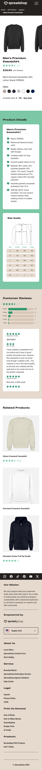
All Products (12, 10)
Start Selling (9, 657)
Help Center (9, 681)
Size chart (27, 98)
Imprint (7, 694)
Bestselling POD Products (14, 743)
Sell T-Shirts (9, 747)
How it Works (9, 715)
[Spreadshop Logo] (15, 3)
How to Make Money (12, 719)
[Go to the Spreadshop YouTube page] (31, 576)
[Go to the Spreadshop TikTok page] (17, 576)
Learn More (9, 650)
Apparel (21, 10)
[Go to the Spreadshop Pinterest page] (24, 576)
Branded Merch (10, 670)
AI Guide (7, 730)
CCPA (6, 702)
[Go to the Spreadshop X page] (37, 576)
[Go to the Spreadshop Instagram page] (4, 576)
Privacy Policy (9, 698)
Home (3, 10)
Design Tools (9, 726)
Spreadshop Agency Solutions (16, 678)
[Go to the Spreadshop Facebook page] (11, 576)
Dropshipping (9, 722)
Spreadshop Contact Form (15, 653)
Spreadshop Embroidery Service (17, 674)
